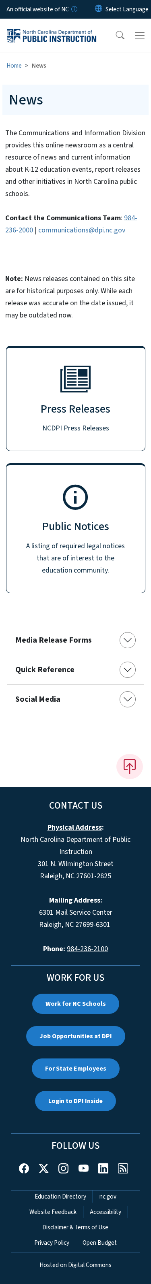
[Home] (51, 28)
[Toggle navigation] (139, 35)
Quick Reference (44, 669)
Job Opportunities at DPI (75, 1036)
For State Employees (75, 1068)
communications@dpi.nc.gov (81, 230)
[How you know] (73, 9)
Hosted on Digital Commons (75, 1265)
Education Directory (60, 1196)
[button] (114, 35)
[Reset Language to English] (98, 9)
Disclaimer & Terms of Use (75, 1227)
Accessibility (105, 1211)
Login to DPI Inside (75, 1101)
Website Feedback (53, 1211)
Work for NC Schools (76, 1003)
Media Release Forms (53, 640)
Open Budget (100, 1242)
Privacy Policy (51, 1242)
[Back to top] (129, 766)
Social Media (37, 699)
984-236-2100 (87, 949)
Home (14, 65)
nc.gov (107, 1196)
